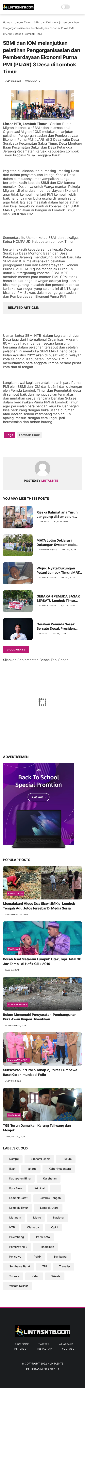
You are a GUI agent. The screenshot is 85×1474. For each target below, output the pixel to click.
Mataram (14, 949)
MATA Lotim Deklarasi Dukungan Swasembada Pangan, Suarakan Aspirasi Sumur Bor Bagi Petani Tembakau (58, 542)
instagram (44, 1348)
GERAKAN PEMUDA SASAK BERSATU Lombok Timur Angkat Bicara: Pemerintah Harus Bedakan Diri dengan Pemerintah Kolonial (58, 598)
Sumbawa (60, 1256)
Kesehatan (50, 1178)
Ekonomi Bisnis (48, 549)
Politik (37, 1256)
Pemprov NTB (18, 1246)
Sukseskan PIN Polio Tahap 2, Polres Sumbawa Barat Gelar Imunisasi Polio (40, 1072)
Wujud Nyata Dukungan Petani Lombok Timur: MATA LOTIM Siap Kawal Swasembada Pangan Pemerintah (59, 570)
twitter (43, 1344)
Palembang (16, 1237)
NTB (12, 1227)
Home (6, 22)
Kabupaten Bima (20, 1178)
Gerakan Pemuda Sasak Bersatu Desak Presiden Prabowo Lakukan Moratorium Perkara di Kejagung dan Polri (56, 626)
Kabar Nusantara (60, 1168)
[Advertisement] (42, 1430)
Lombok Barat (18, 1197)
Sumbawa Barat (18, 1059)
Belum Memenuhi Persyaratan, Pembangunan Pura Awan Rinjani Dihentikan (39, 1017)
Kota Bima (15, 1188)
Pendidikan (15, 893)
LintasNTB (56, 1363)
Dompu (14, 1158)
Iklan (12, 1168)
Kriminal (39, 1188)
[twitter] (14, 447)
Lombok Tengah (50, 1197)
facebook (22, 1344)
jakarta (44, 521)
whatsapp (66, 1344)
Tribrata (14, 1276)
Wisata (55, 1276)
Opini (54, 1227)
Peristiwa (15, 1256)
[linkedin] (38, 447)
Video (35, 1276)
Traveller (64, 1266)
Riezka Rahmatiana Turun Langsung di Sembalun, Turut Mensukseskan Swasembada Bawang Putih (59, 514)
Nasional (58, 1217)
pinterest (21, 1348)
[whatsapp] (22, 447)
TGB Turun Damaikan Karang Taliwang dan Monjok (37, 1128)
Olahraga (33, 1227)
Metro (37, 1217)
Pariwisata (43, 1237)
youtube (68, 1348)
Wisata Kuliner (18, 1285)
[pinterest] (30, 447)
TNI (44, 1266)
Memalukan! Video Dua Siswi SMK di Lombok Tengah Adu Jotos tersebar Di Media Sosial (39, 906)
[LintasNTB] (18, 9)
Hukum (43, 633)
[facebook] (6, 447)
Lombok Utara (17, 1004)
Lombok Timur (22, 22)
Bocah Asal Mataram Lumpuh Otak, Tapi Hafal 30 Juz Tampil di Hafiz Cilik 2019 (42, 961)
